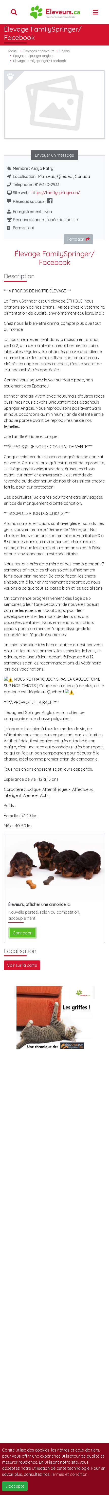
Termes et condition (69, 1474)
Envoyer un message (54, 155)
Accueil (13, 51)
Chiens (64, 51)
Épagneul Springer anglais (33, 56)
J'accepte (14, 1486)
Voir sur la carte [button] (22, 965)
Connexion (22, 932)
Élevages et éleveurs (39, 51)
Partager (75, 239)
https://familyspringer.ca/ (55, 192)
